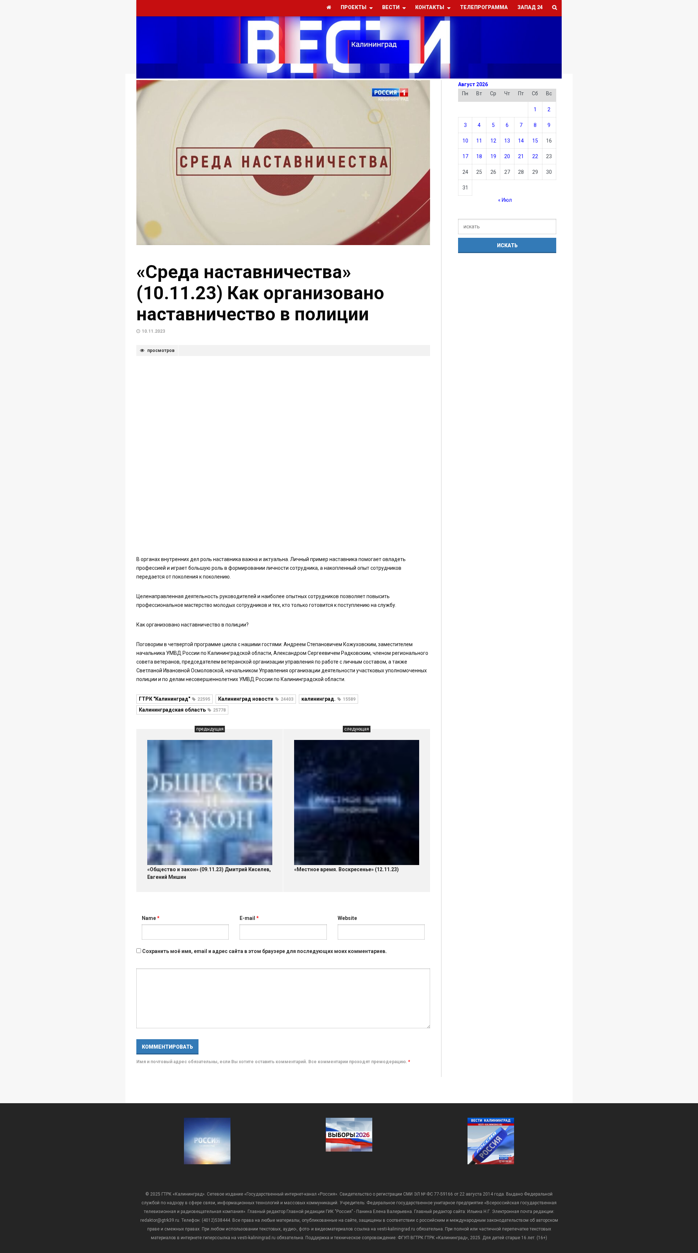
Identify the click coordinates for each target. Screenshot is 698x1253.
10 (465, 141)
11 (479, 141)
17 (465, 156)
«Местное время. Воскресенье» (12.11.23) (346, 869)
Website (347, 918)
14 (521, 141)
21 (521, 156)
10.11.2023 (153, 331)
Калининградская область (182, 710)
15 (535, 141)
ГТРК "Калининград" (174, 699)
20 (507, 156)
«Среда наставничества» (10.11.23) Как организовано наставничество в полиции (260, 293)
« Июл (505, 200)
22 (535, 156)
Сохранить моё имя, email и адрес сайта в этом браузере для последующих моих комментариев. (264, 951)
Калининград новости (255, 699)
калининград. (328, 699)
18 (479, 156)
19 (493, 156)
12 (493, 141)
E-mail (249, 918)
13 (507, 141)
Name (151, 918)
